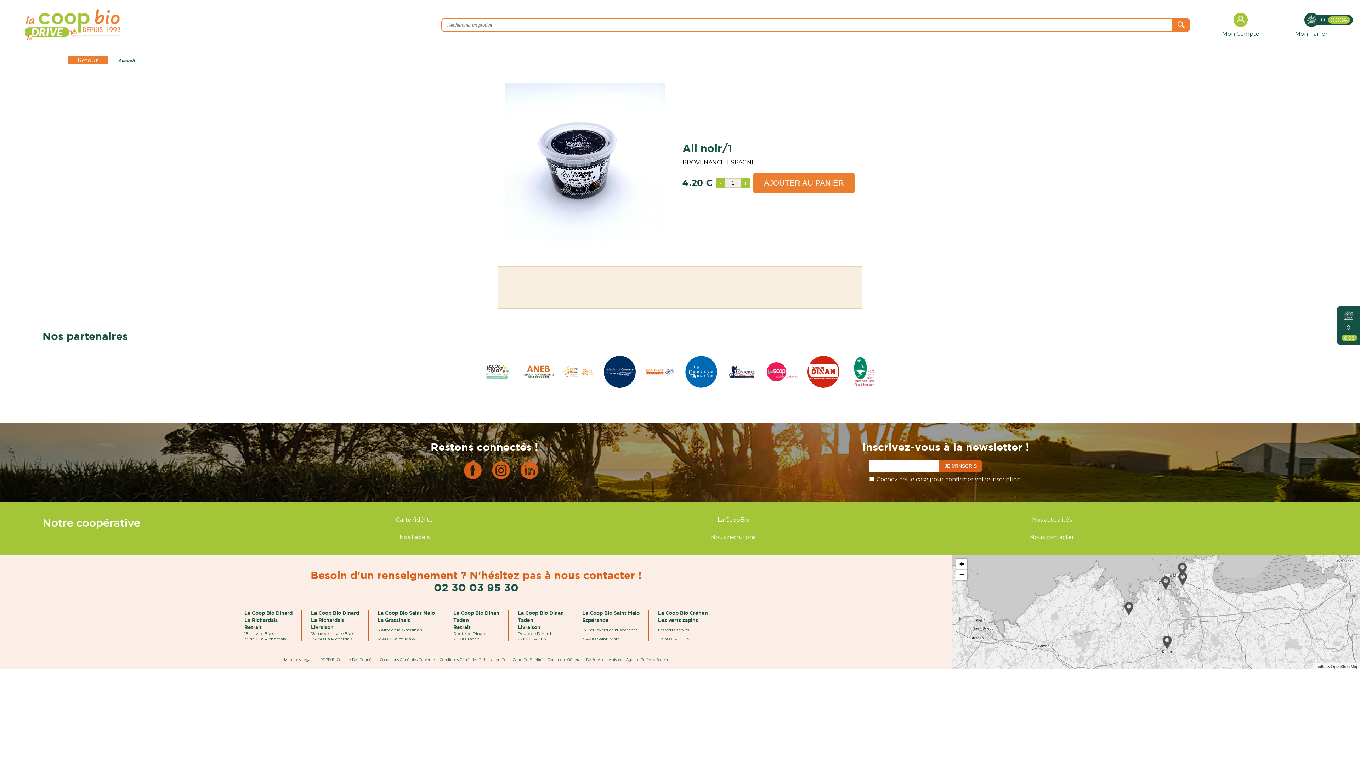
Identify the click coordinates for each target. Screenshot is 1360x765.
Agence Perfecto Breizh (647, 659)
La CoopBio (733, 519)
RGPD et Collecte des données (347, 659)
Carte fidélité (414, 519)
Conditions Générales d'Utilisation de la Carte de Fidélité (491, 659)
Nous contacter (1052, 537)
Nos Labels (415, 537)
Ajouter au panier (804, 182)
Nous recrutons (733, 537)
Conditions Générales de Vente (407, 659)
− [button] (961, 574)
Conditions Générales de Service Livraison (584, 659)
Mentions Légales (299, 659)
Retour (88, 60)
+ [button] (961, 564)
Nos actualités (1052, 519)
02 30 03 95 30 (476, 587)
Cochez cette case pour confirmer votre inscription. (949, 479)
